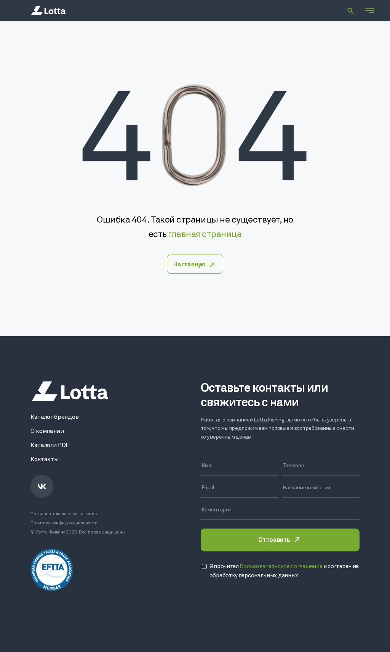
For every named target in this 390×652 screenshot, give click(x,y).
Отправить (273, 540)
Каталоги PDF (49, 445)
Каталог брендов (54, 417)
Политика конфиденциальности (64, 523)
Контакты (44, 460)
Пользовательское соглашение (63, 514)
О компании (47, 431)
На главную (189, 265)
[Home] (48, 10)
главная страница (204, 234)
